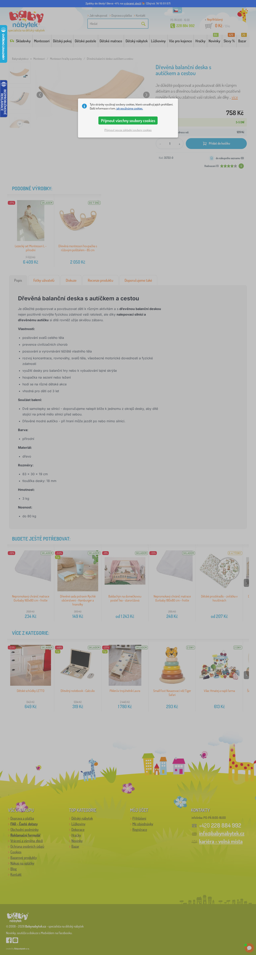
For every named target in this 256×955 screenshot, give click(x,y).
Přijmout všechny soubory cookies (128, 120)
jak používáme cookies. (129, 108)
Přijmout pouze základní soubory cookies (128, 130)
